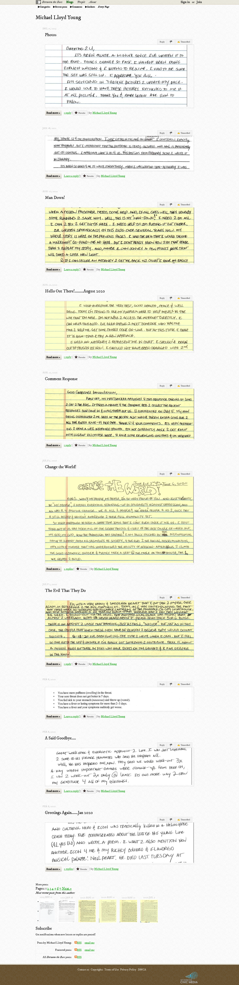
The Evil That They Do (65, 590)
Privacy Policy (128, 969)
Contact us (83, 969)
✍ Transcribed (183, 42)
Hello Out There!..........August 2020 (75, 291)
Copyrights (97, 969)
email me (89, 942)
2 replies (68, 569)
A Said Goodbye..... (60, 738)
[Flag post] (171, 42)
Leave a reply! (72, 176)
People (81, 2)
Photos (50, 35)
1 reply (67, 113)
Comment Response (61, 379)
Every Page (103, 6)
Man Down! (55, 197)
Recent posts (61, 6)
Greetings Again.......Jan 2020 (69, 812)
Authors (91, 6)
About (92, 2)
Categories (45, 6)
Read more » (53, 113)
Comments (77, 6)
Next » (67, 888)
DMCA (142, 969)
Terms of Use (111, 969)
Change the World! (60, 467)
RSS (79, 942)
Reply (162, 42)
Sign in (185, 2)
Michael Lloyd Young (104, 113)
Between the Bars (52, 2)
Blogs (69, 2)
